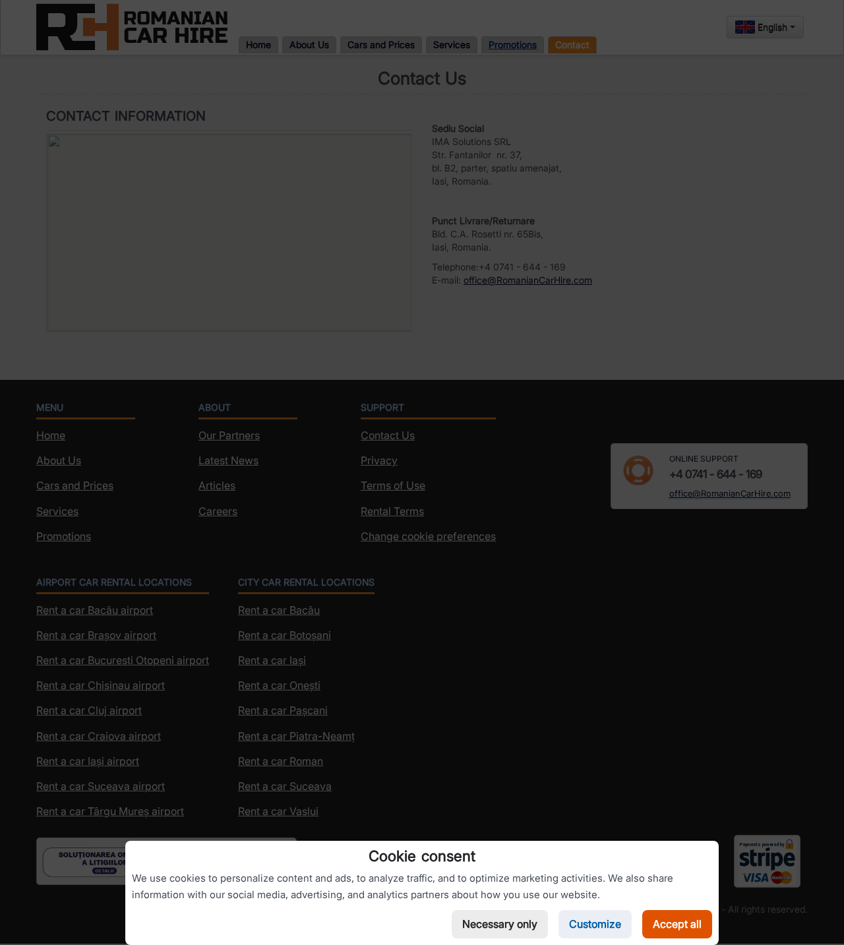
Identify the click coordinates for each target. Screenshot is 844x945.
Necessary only (499, 923)
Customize (595, 923)
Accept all (677, 923)
